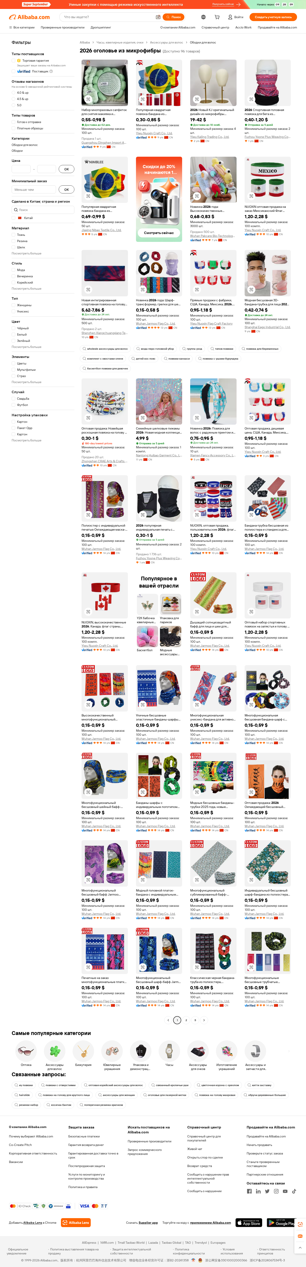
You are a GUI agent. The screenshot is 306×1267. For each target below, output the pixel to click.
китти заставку (261, 1085)
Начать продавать (259, 1145)
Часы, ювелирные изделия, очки (120, 42)
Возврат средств (199, 1166)
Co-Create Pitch (20, 1145)
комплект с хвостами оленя (105, 358)
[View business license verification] (193, 1260)
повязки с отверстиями (60, 1085)
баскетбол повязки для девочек (107, 368)
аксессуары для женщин (119, 1095)
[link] (300, 1224)
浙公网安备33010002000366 (226, 1260)
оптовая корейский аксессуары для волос (115, 1085)
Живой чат (194, 1149)
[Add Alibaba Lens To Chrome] (76, 1222)
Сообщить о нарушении (204, 1191)
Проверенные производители (149, 1141)
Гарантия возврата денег (86, 1145)
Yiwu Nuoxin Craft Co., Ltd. (154, 133)
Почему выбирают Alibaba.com (31, 1136)
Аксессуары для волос (166, 42)
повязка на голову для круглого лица (66, 1095)
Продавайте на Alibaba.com (266, 1136)
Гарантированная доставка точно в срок (93, 1155)
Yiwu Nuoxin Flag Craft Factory (211, 323)
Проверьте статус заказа (265, 1153)
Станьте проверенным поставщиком (263, 1164)
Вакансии (16, 1162)
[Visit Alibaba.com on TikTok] (294, 1191)
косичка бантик (61, 1104)
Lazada (153, 1242)
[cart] (218, 18)
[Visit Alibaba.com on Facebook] (249, 1191)
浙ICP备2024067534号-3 (267, 1260)
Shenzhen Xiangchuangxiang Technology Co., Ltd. (105, 333)
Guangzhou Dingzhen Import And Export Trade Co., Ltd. (105, 142)
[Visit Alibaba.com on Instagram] (276, 1191)
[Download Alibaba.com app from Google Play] (282, 1222)
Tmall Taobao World (131, 1242)
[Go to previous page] (168, 1020)
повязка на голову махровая (217, 1095)
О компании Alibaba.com (27, 1127)
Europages (218, 1242)
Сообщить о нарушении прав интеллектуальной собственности (208, 1178)
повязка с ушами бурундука (220, 358)
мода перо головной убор (157, 348)
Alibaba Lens (32, 1222)
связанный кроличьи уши (172, 1085)
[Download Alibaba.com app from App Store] (248, 1222)
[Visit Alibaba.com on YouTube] (285, 1191)
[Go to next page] (204, 1020)
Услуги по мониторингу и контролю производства (86, 1176)
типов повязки (224, 348)
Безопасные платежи (84, 1136)
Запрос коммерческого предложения (145, 1152)
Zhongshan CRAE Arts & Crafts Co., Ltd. (105, 461)
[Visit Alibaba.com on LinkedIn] (258, 1191)
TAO (188, 1242)
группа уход (194, 348)
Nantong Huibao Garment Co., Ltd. (159, 455)
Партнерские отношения (265, 1174)
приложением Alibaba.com (210, 1222)
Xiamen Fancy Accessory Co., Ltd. (213, 455)
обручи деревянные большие (267, 1095)
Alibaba (85, 42)
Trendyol (201, 1242)
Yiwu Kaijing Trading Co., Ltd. (209, 137)
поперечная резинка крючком (103, 1104)
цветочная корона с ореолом (220, 1085)
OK (66, 169)
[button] (158, 17)
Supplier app (148, 1222)
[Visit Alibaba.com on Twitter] (267, 1191)
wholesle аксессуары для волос (107, 348)
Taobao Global (171, 1242)
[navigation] (43, 532)
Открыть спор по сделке (205, 1157)
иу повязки (26, 1085)
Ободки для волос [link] (203, 42)
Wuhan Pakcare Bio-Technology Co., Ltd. (213, 236)
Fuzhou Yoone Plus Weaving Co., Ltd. (268, 137)
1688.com (107, 1242)
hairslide (24, 1095)
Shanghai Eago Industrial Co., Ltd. (268, 327)
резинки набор (28, 1104)
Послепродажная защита (86, 1166)
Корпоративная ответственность (33, 1153)
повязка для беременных (262, 348)
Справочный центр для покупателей (204, 1138)
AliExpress (89, 1242)
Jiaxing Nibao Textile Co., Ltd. (101, 230)
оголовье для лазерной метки (167, 1095)
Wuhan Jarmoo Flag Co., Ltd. (155, 323)
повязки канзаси (179, 358)
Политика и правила (82, 1187)
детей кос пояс (145, 358)
